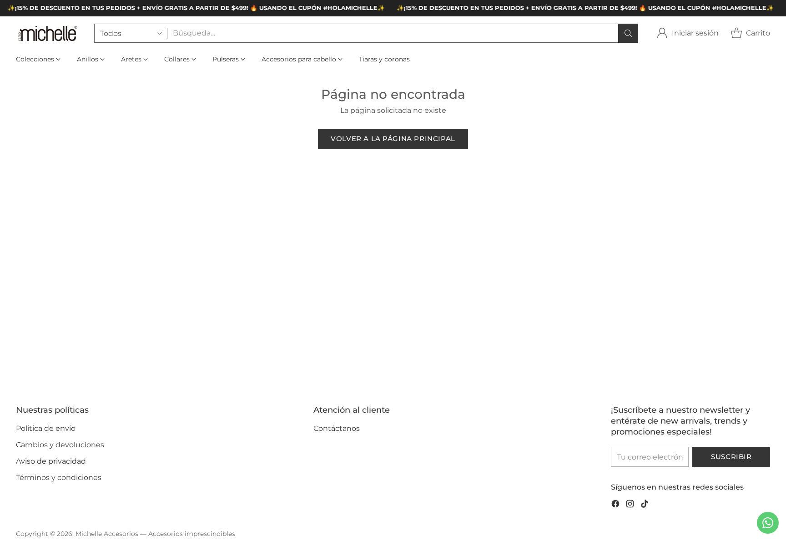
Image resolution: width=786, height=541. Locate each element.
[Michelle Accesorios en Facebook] (615, 505)
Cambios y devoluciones (60, 444)
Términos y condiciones (58, 477)
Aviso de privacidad (51, 461)
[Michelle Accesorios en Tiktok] (644, 505)
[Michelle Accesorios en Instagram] (630, 505)
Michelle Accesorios (107, 534)
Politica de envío (46, 428)
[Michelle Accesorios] (48, 33)
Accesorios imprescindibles (191, 534)
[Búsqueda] (628, 33)
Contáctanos (336, 428)
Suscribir (731, 457)
